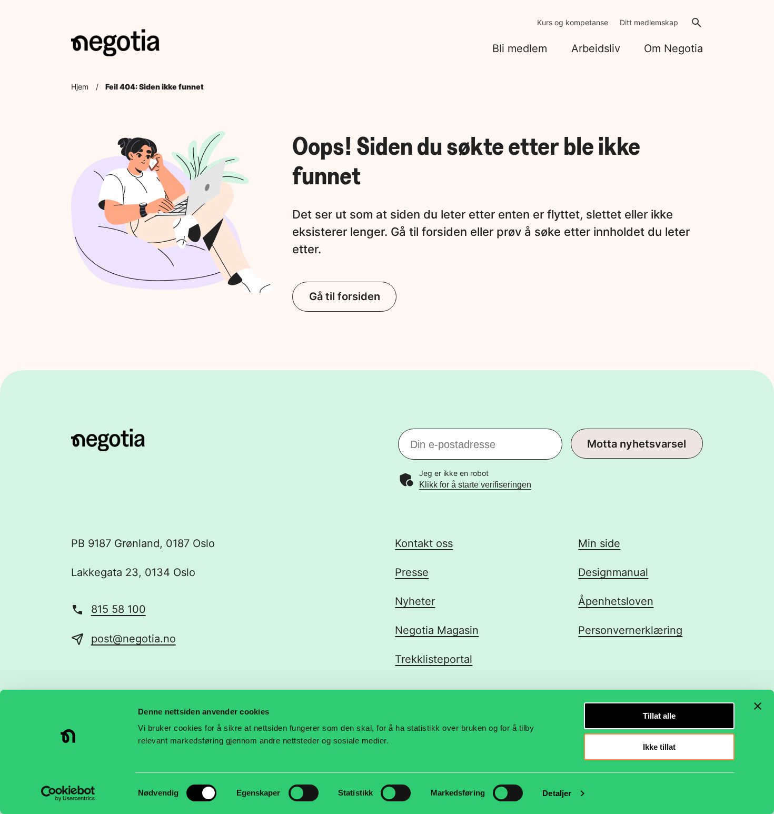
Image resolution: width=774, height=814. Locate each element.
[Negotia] (115, 43)
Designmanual (613, 572)
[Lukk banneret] (757, 706)
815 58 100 (118, 609)
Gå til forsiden (344, 296)
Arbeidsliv (595, 48)
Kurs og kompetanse (572, 22)
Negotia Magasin (437, 630)
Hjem (79, 86)
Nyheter (415, 601)
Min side (599, 543)
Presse (412, 572)
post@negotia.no (133, 638)
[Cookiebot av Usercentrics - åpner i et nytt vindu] (68, 793)
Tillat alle (659, 715)
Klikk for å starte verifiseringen (475, 484)
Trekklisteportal (433, 659)
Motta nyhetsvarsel (636, 444)
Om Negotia (673, 48)
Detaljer (556, 793)
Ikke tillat (659, 746)
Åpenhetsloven (615, 601)
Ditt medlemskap (649, 22)
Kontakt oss (424, 543)
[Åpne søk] (696, 22)
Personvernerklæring (630, 630)
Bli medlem (519, 48)
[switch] (304, 793)
